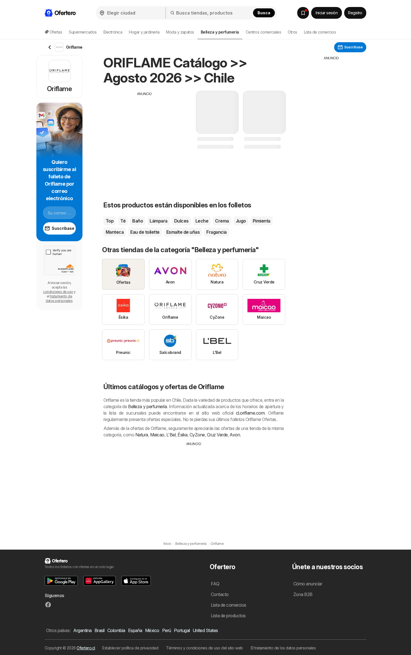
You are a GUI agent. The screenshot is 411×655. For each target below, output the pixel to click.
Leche (201, 221)
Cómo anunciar (307, 584)
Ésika (182, 435)
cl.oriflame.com (250, 413)
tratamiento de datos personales (59, 298)
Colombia (116, 630)
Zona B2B (303, 594)
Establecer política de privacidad (130, 647)
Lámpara (158, 221)
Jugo (241, 221)
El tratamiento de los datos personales (283, 647)
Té (123, 221)
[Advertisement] (145, 135)
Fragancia (216, 232)
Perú (166, 630)
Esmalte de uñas (183, 232)
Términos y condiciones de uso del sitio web (204, 647)
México (152, 630)
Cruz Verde (217, 435)
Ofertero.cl (86, 647)
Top (110, 221)
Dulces (181, 221)
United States (205, 630)
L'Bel (171, 435)
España (135, 630)
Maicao (157, 435)
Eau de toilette (144, 232)
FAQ (215, 584)
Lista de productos (228, 615)
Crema (222, 221)
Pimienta (261, 221)
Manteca (115, 232)
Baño (137, 221)
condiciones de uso (58, 292)
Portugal (182, 630)
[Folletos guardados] (303, 13)
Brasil (100, 630)
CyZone (197, 435)
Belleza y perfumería (147, 406)
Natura (141, 435)
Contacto (220, 594)
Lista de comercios (320, 32)
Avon (235, 435)
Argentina (82, 630)
